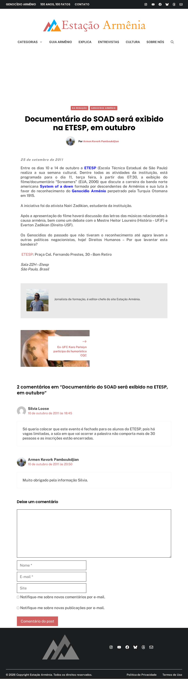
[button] (170, 42)
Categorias (28, 42)
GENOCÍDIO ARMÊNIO (21, 4)
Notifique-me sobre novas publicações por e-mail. (62, 608)
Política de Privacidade (142, 674)
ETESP (27, 254)
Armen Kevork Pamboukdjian (101, 141)
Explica (85, 42)
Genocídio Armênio (103, 108)
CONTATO (82, 4)
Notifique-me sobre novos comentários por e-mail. (62, 597)
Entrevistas (108, 42)
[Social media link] (145, 4)
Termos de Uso (172, 674)
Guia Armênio (60, 42)
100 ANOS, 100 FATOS (55, 4)
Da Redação (79, 108)
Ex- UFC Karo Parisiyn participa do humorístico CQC (70, 351)
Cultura (133, 42)
